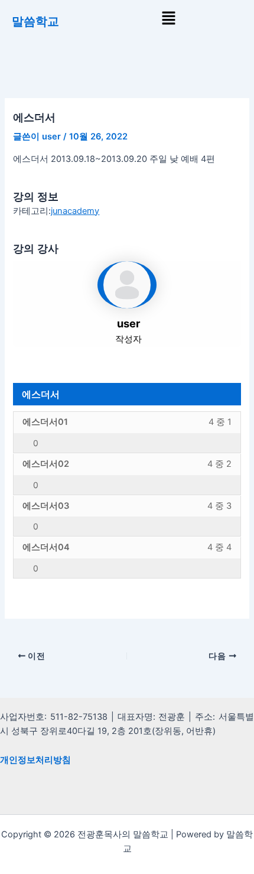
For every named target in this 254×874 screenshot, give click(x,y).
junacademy (75, 211)
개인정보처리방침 (35, 760)
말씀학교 (35, 21)
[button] (168, 18)
